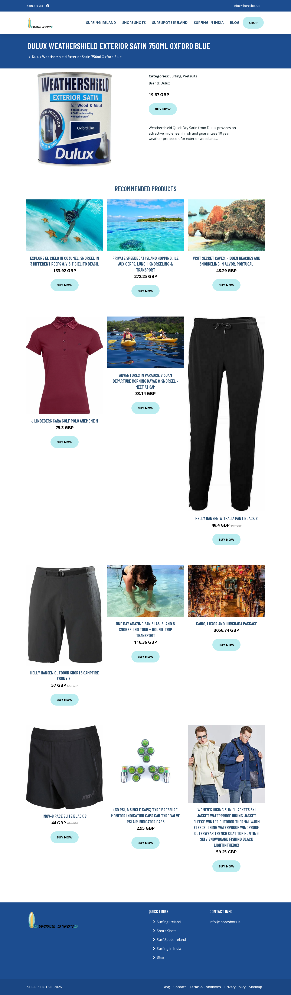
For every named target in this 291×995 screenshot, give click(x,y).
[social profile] (48, 6)
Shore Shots (134, 22)
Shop (253, 22)
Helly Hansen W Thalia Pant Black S (226, 518)
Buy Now (163, 109)
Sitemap (255, 987)
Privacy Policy (235, 987)
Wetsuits (190, 76)
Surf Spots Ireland (169, 22)
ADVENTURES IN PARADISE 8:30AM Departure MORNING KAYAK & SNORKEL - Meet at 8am (145, 380)
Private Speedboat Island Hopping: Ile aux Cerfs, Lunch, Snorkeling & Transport (145, 263)
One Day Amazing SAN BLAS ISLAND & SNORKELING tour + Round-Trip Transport (145, 629)
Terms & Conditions (205, 987)
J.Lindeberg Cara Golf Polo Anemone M (64, 420)
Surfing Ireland (101, 22)
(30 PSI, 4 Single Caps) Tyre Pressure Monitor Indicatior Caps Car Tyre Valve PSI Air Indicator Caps (145, 815)
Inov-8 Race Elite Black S (64, 816)
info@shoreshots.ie (247, 6)
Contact (179, 987)
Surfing (175, 76)
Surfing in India (209, 22)
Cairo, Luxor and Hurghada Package (226, 623)
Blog (234, 22)
